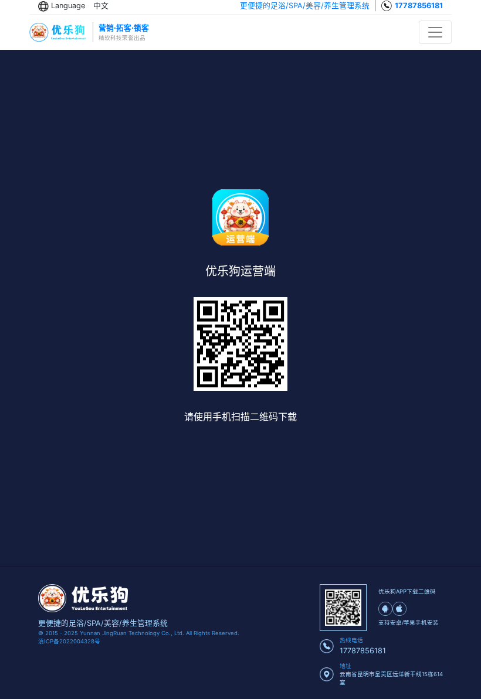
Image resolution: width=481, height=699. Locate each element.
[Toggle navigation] (435, 32)
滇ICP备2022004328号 (69, 641)
